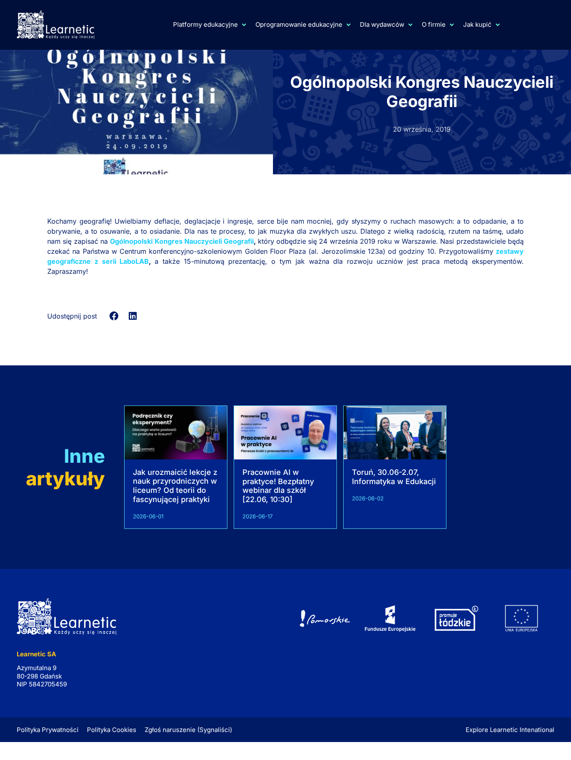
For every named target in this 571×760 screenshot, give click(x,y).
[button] (114, 316)
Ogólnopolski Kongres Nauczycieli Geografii (182, 241)
